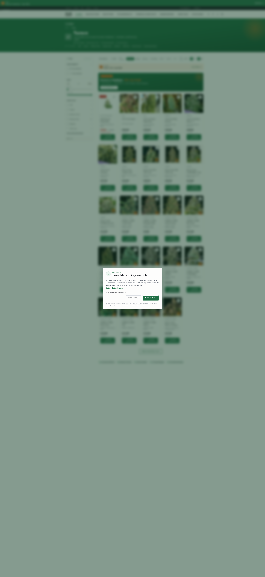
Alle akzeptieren (150, 298)
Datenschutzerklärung (114, 288)
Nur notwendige (133, 298)
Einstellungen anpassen (116, 292)
